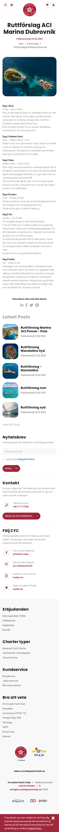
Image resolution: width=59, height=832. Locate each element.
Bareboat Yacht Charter (14, 648)
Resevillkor (8, 708)
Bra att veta (8, 732)
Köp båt (6, 630)
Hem (21, 43)
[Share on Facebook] (26, 305)
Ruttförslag (33, 43)
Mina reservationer (12, 685)
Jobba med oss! (10, 681)
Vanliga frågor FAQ (12, 718)
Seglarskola (8, 625)
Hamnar (7, 736)
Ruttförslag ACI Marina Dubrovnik (30, 47)
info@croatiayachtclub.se (26, 789)
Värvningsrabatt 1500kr (14, 616)
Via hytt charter (10, 657)
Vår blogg (7, 722)
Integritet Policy (26, 459)
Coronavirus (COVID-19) (14, 713)
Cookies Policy (34, 828)
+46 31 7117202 (26, 785)
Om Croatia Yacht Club (14, 704)
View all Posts (11, 424)
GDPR (5, 727)
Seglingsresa (9, 620)
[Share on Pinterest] (37, 305)
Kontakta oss (9, 676)
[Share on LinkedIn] (21, 305)
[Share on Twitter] (31, 305)
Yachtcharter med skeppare (16, 653)
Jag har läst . (20, 459)
